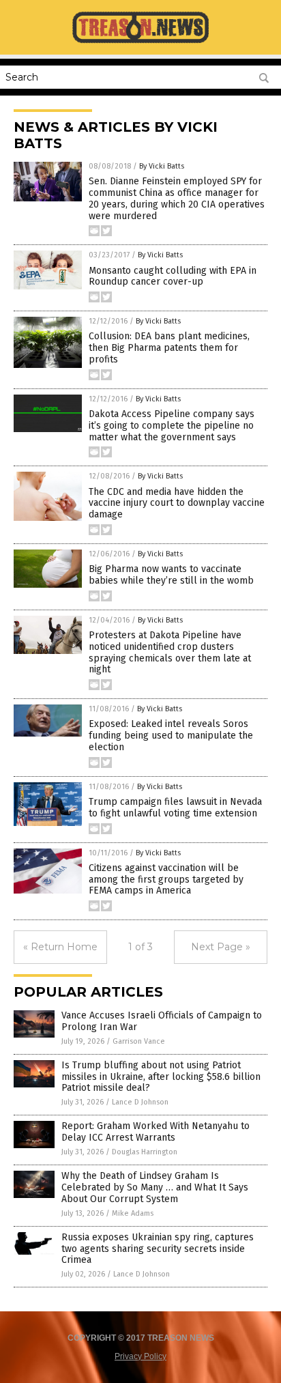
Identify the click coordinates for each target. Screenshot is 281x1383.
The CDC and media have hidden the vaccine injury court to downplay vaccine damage (177, 503)
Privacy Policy (140, 1356)
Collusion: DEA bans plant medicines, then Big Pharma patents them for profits (169, 347)
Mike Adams (132, 1213)
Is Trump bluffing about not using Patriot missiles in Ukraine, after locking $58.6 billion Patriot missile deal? (161, 1076)
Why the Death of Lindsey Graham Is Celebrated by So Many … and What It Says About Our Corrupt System (154, 1187)
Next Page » (220, 947)
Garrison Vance (139, 1041)
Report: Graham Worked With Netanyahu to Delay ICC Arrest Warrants (155, 1131)
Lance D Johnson (140, 1102)
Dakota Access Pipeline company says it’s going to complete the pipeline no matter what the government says (171, 425)
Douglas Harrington (144, 1151)
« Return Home (60, 947)
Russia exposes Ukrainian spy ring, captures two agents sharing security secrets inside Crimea (157, 1248)
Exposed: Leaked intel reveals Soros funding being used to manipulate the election (171, 735)
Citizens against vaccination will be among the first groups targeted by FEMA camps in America (166, 879)
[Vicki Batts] (140, 42)
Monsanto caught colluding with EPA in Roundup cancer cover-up (172, 276)
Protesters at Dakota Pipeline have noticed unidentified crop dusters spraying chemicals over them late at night (170, 652)
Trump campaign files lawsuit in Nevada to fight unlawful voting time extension (175, 807)
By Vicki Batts (161, 166)
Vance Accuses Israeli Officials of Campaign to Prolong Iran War (161, 1021)
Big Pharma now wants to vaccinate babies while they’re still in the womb (171, 574)
